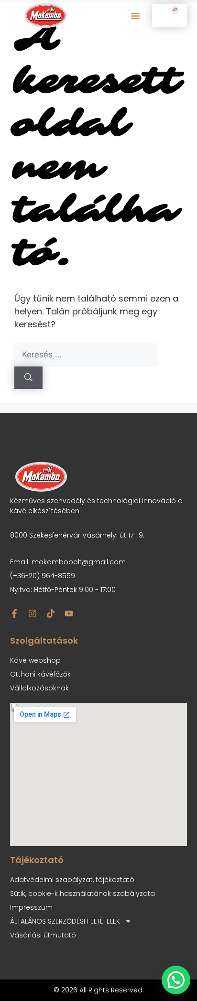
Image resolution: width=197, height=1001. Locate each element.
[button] (135, 16)
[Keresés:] (85, 354)
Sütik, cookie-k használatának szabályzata (82, 893)
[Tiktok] (50, 613)
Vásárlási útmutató (43, 935)
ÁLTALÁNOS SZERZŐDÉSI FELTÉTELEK (65, 921)
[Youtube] (69, 613)
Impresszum (31, 907)
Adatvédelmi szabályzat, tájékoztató (72, 879)
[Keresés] (28, 377)
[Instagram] (32, 613)
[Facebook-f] (14, 613)
